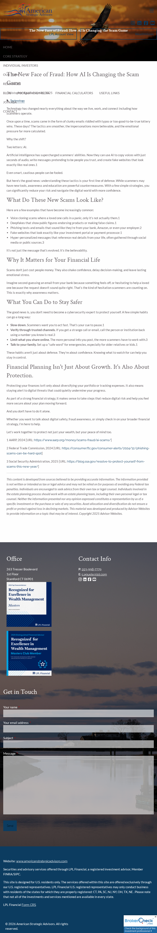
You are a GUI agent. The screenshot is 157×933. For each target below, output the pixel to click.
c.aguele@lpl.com (94, 574)
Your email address (30, 722)
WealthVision (144, 34)
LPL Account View (61, 34)
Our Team (11, 74)
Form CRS (29, 905)
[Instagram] (134, 23)
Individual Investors (20, 65)
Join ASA (10, 102)
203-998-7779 (91, 569)
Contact (10, 111)
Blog (7, 93)
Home (7, 47)
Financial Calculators (74, 93)
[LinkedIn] (140, 23)
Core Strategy (15, 56)
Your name (24, 707)
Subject (22, 738)
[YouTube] (153, 23)
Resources (12, 84)
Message (23, 753)
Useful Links (109, 93)
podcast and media (33, 93)
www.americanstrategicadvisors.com (41, 861)
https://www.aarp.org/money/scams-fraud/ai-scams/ (72, 440)
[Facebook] (147, 23)
